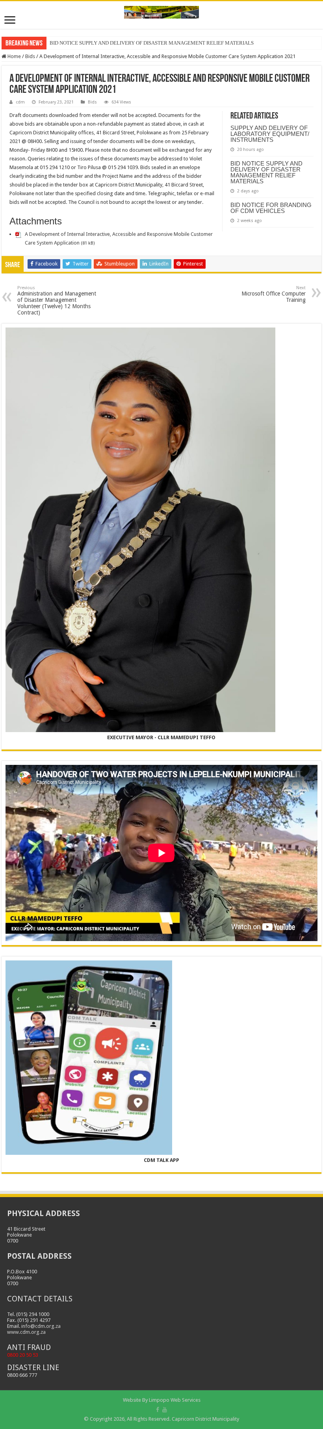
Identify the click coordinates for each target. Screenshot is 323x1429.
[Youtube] (165, 1409)
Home (13, 56)
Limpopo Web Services (174, 1400)
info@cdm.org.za (41, 1326)
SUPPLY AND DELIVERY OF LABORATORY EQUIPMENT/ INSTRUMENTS (269, 133)
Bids (30, 56)
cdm (20, 102)
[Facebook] (157, 1409)
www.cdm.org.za (26, 1332)
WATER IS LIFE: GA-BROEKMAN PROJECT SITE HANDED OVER (123, 43)
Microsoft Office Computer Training (273, 294)
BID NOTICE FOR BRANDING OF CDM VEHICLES (271, 207)
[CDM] (161, 10)
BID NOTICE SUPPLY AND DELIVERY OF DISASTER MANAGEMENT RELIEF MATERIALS (266, 172)
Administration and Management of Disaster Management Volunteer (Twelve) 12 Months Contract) (56, 300)
